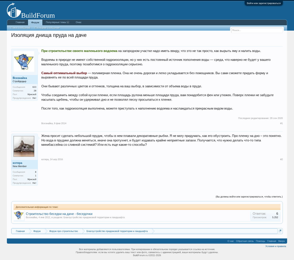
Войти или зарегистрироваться (264, 3)
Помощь (260, 241)
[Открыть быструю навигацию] (280, 230)
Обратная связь (245, 241)
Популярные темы (56, 22)
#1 (281, 123)
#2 (281, 159)
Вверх (281, 241)
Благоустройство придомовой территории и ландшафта (94, 217)
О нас (230, 241)
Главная (20, 22)
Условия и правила (275, 246)
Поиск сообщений (20, 28)
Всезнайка (31, 217)
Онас (79, 22)
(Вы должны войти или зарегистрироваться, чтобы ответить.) (249, 196)
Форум (35, 22)
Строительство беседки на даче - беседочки (59, 214)
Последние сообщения (47, 28)
